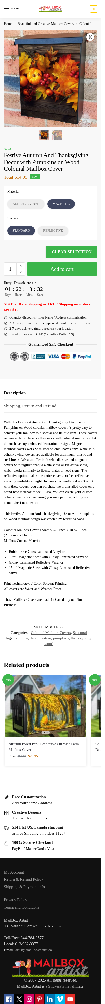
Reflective (53, 230)
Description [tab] (15, 392)
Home (8, 24)
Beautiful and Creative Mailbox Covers (46, 24)
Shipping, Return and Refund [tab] (30, 405)
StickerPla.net (59, 986)
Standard (21, 230)
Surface (12, 218)
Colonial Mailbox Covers (51, 633)
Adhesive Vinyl (25, 204)
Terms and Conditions (21, 907)
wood (48, 644)
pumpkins (61, 638)
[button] (93, 9)
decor (34, 638)
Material (13, 191)
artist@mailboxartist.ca (33, 950)
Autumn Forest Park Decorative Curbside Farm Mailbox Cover (44, 747)
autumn (22, 638)
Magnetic (61, 204)
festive (46, 638)
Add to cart (62, 269)
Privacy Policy (15, 900)
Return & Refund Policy (23, 879)
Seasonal (80, 633)
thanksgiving (81, 638)
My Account (14, 872)
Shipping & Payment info (24, 887)
